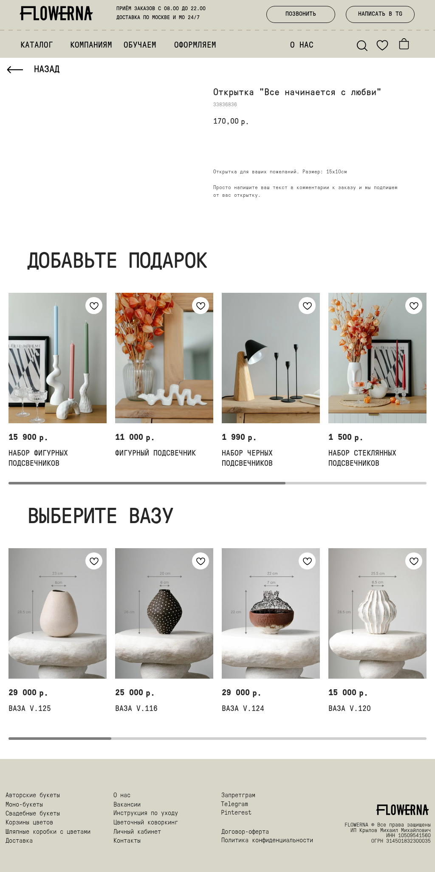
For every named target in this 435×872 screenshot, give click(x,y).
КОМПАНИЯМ (91, 46)
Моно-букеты (24, 805)
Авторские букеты (33, 796)
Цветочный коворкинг (145, 823)
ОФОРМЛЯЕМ (195, 46)
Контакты (127, 841)
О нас (121, 796)
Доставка (19, 841)
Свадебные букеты (33, 814)
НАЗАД (46, 70)
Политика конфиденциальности (267, 841)
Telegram (234, 804)
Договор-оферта (245, 832)
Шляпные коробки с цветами (48, 832)
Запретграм (238, 796)
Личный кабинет (137, 832)
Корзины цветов (29, 823)
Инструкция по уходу (145, 813)
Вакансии (127, 805)
